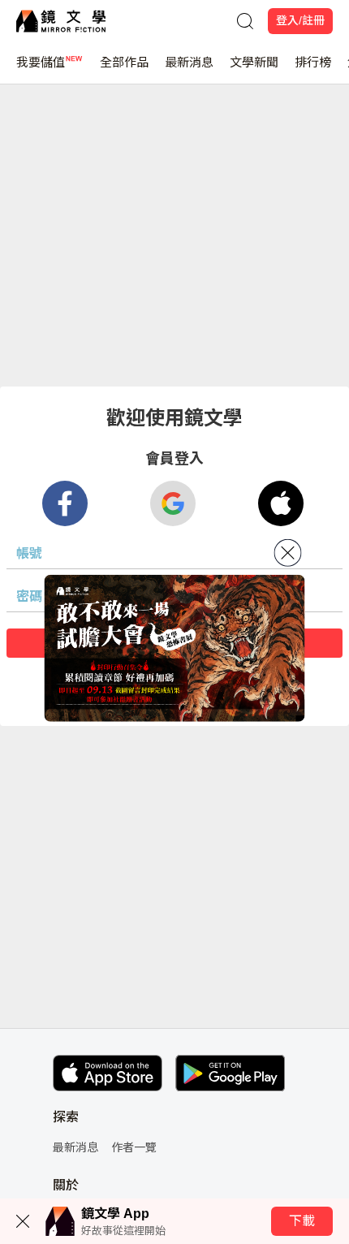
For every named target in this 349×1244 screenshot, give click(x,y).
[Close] (288, 553)
